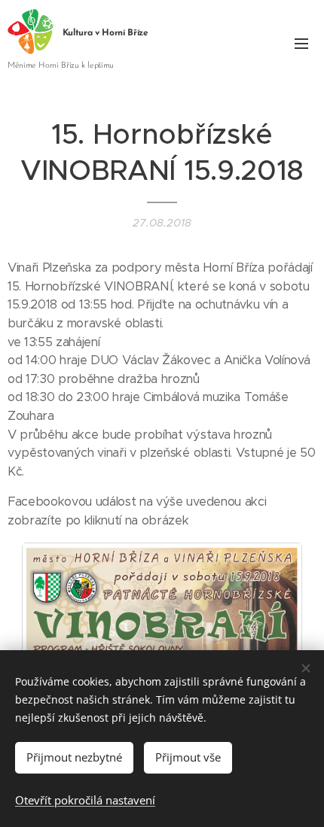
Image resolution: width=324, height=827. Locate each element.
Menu (301, 43)
